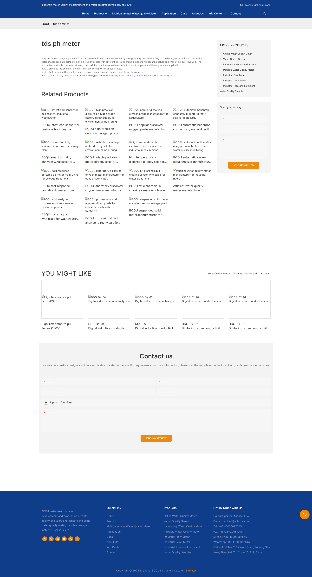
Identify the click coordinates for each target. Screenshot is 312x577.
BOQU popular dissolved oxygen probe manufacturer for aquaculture (148, 127)
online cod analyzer (128, 75)
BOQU (45, 23)
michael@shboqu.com (257, 4)
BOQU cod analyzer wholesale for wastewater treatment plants (59, 217)
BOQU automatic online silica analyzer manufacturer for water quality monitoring (192, 160)
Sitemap (191, 570)
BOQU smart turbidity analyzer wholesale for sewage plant (56, 160)
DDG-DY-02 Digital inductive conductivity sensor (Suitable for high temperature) (203, 326)
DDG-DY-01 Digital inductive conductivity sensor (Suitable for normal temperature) (249, 326)
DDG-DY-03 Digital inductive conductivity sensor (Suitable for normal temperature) (155, 326)
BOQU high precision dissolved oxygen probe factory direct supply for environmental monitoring (103, 131)
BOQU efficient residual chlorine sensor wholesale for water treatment (147, 188)
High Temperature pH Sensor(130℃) (56, 326)
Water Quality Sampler (245, 273)
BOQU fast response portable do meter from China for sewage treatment (60, 188)
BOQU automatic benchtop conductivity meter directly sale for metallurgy (192, 127)
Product (264, 273)
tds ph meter (61, 23)
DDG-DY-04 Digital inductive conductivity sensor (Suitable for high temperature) (109, 326)
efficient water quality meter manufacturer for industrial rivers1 (189, 188)
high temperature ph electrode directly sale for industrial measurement (146, 160)
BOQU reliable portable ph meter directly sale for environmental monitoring (103, 160)
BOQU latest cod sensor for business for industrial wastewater (60, 127)
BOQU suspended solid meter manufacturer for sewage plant (145, 213)
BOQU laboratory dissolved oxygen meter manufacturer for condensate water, (104, 188)
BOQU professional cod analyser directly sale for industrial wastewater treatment (102, 221)
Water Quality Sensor (219, 273)
